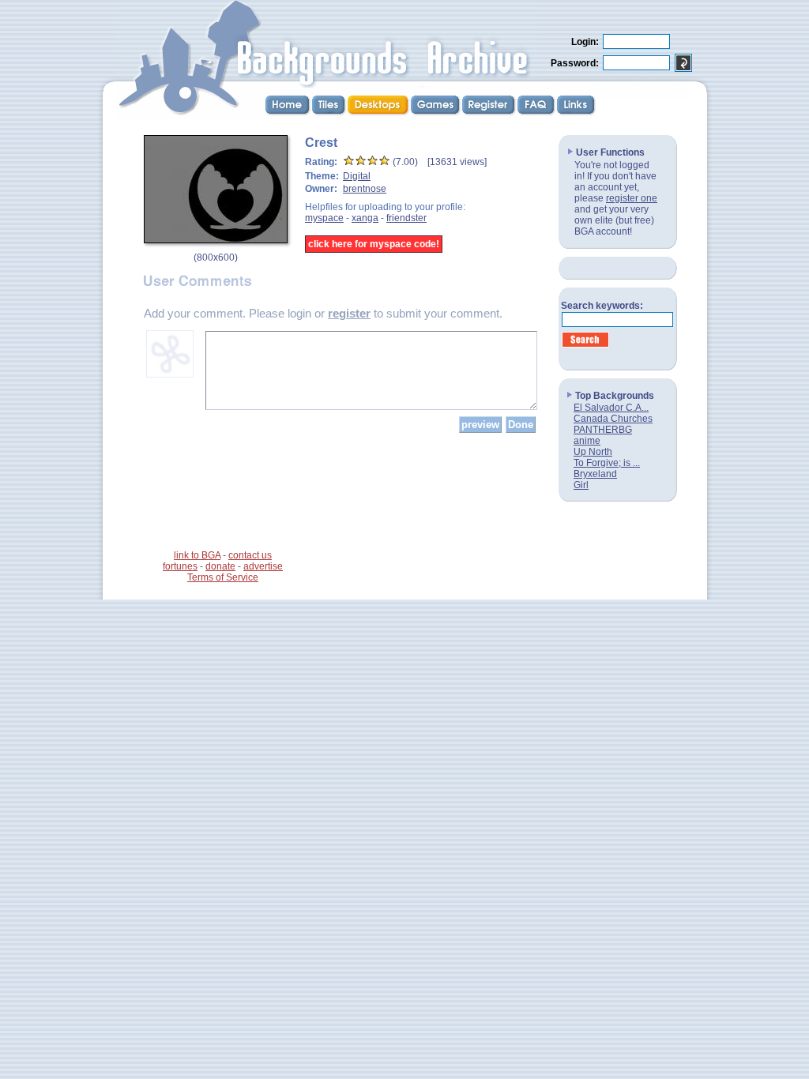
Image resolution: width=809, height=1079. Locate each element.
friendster (406, 218)
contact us (250, 555)
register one (631, 198)
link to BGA (197, 555)
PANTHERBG (603, 429)
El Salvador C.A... (611, 407)
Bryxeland (595, 473)
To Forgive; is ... (607, 462)
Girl (581, 485)
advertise (263, 566)
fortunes (180, 566)
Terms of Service (222, 577)
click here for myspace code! (373, 244)
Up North (593, 451)
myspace (324, 218)
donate (220, 566)
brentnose (364, 188)
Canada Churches (613, 418)
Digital (357, 176)
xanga (365, 218)
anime (587, 440)
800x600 (216, 257)
